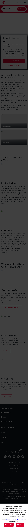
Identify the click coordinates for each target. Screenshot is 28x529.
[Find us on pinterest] (22, 456)
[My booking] (21, 2)
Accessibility (14, 471)
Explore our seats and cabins (12, 307)
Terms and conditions (14, 462)
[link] (14, 408)
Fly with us (6, 351)
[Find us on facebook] (9, 456)
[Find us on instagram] (5, 456)
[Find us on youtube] (18, 456)
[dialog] (14, 516)
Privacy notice (14, 468)
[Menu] (25, 2)
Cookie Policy (10, 519)
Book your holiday (14, 65)
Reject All (20, 524)
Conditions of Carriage (14, 465)
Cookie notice (14, 478)
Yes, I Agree (8, 524)
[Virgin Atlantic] (5, 2)
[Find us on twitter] (14, 456)
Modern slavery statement (14, 474)
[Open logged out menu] (17, 2)
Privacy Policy (21, 519)
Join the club (7, 396)
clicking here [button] (20, 516)
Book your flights (14, 60)
